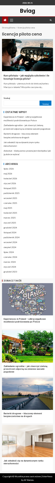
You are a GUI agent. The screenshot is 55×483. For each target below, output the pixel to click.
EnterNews (47, 476)
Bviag (27, 11)
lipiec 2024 (9, 252)
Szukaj (7, 98)
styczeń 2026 (10, 183)
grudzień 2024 (10, 227)
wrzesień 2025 (10, 198)
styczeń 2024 (10, 266)
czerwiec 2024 (10, 257)
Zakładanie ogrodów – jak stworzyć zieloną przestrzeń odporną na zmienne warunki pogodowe (25, 369)
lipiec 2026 (9, 168)
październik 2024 (11, 237)
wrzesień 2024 (10, 242)
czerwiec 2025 (10, 203)
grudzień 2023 (10, 271)
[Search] (50, 20)
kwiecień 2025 (10, 212)
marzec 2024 (10, 262)
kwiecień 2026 (10, 178)
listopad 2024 (10, 232)
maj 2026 (8, 173)
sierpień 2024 (10, 247)
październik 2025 (11, 193)
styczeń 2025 (10, 222)
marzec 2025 (10, 217)
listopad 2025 (10, 188)
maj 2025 (8, 208)
